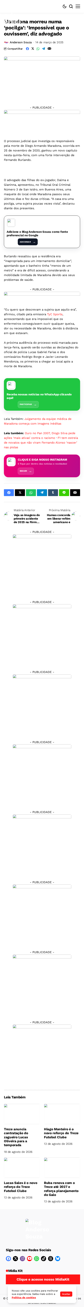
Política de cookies (24, 1297)
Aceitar (66, 1294)
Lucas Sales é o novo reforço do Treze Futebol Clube (20, 1187)
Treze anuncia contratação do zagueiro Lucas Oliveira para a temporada (16, 1137)
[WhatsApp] (36, 1258)
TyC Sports (55, 314)
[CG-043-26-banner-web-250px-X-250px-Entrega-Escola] (42, 633)
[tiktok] (43, 1258)
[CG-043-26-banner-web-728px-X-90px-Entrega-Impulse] (42, 296)
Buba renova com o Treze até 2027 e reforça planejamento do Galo (61, 1189)
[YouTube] (29, 1258)
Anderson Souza (21, 42)
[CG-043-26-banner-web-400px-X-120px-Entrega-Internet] (42, 121)
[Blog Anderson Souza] (37, 1229)
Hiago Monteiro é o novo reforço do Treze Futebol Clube (61, 1133)
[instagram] (22, 1258)
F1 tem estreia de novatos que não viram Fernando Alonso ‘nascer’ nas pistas (41, 442)
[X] (15, 1258)
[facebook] (8, 1258)
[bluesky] (57, 1258)
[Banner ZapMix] (42, 703)
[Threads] (50, 1258)
